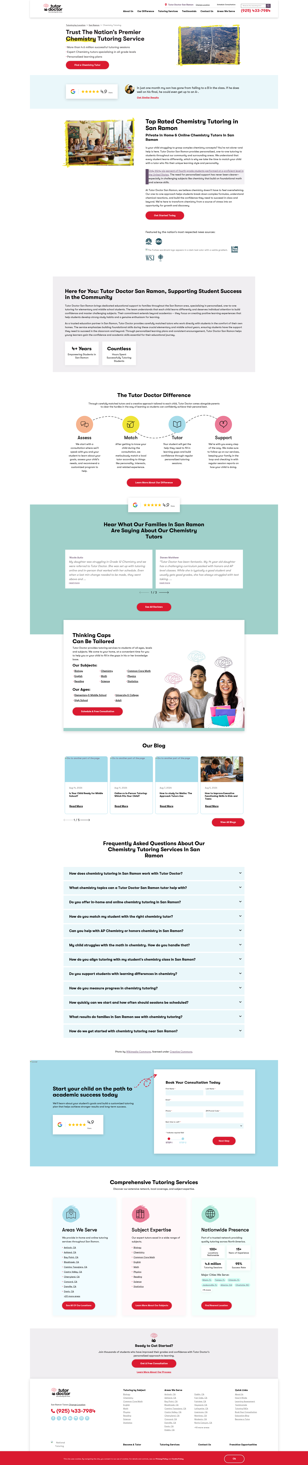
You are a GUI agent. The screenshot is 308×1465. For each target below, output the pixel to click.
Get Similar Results (148, 97)
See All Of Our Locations (78, 1305)
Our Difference (145, 11)
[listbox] (205, 1126)
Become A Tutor (132, 1444)
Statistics (132, 681)
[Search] (268, 6)
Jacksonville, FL (209, 1285)
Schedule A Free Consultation (97, 711)
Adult (119, 700)
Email (168, 1100)
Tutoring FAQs (241, 1408)
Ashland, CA (70, 1252)
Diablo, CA (169, 1430)
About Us (128, 11)
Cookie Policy (177, 1459)
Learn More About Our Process (154, 1372)
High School (81, 700)
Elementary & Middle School (90, 695)
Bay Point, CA (71, 1257)
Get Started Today (165, 215)
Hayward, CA (200, 1405)
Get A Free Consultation (154, 1363)
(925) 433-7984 (256, 10)
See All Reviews (154, 607)
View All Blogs (228, 822)
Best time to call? (173, 1122)
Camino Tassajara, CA (75, 1267)
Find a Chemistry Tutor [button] (87, 65)
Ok (234, 1458)
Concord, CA (70, 1281)
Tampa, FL (220, 1280)
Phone (169, 1111)
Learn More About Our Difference (154, 482)
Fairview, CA (200, 1401)
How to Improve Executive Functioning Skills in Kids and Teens (221, 796)
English (78, 676)
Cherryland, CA (72, 1276)
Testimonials (189, 11)
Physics (131, 676)
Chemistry (107, 670)
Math (104, 676)
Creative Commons (181, 1051)
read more (74, 583)
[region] (154, 1458)
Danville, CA (70, 1286)
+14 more (206, 1290)
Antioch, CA (70, 1247)
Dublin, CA (199, 1394)
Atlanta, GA (226, 1285)
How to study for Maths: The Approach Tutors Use (176, 794)
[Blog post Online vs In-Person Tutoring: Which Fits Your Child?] (131, 769)
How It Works (241, 1398)
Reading (79, 681)
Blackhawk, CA (71, 1262)
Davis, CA (69, 1291)
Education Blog (242, 1415)
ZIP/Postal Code (213, 1111)
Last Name (210, 1089)
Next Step (224, 1141)
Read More (76, 806)
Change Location (203, 5)
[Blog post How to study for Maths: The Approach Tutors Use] (176, 769)
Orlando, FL (233, 1280)
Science (105, 681)
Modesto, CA (200, 1419)
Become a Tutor (242, 1419)
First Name (170, 1089)
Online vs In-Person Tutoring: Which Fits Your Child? (130, 794)
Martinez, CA (200, 1415)
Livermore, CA (200, 1412)
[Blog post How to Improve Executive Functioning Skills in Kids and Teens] (222, 769)
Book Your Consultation (246, 1412)
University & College (127, 695)
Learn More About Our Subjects (152, 1305)
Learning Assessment (245, 1401)
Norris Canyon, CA (203, 1422)
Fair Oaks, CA (200, 1398)
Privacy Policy (162, 1459)
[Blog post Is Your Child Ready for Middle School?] (86, 769)
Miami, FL (206, 1280)
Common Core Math (139, 670)
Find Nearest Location (216, 1305)
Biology (78, 670)
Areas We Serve (226, 11)
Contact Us (206, 11)
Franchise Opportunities (243, 1444)
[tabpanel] (109, 569)
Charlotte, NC (242, 1285)
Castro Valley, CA (73, 1272)
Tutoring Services (168, 11)
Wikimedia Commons (138, 1051)
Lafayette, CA (201, 1408)
